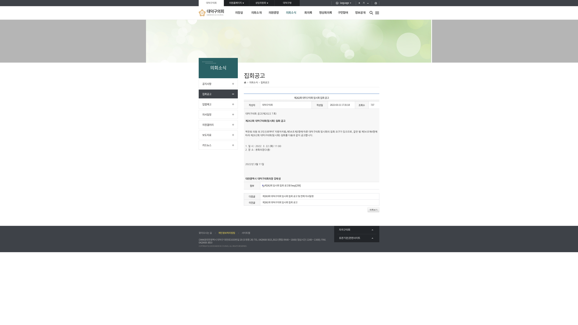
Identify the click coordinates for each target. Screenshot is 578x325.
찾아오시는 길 (205, 233)
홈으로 (245, 82)
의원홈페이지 (235, 3)
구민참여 (343, 13)
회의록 (308, 13)
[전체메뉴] (377, 12)
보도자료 (206, 135)
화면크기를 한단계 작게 (369, 3)
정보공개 (360, 13)
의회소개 (256, 13)
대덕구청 (287, 3)
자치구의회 (344, 229)
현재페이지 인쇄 (375, 3)
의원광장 (274, 13)
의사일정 (206, 114)
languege (344, 3)
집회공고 (206, 94)
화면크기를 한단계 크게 (358, 3)
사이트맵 (246, 233)
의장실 (239, 13)
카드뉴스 (206, 145)
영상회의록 (325, 13)
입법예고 (206, 104)
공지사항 (206, 84)
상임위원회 (260, 3)
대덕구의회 (211, 3)
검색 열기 (371, 13)
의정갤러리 (208, 125)
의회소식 (291, 13)
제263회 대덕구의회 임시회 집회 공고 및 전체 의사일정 (288, 196)
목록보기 (373, 210)
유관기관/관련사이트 (349, 238)
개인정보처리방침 (226, 233)
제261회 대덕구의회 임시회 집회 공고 (280, 202)
